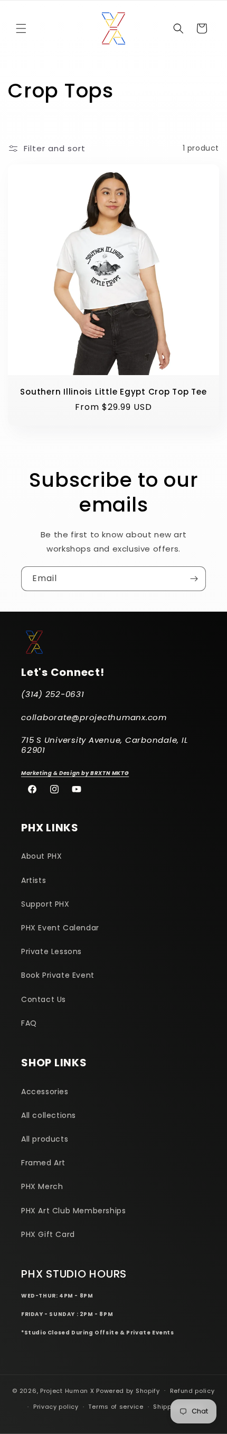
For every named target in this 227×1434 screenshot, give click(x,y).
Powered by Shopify (128, 1390)
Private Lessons (51, 951)
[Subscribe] (193, 578)
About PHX (41, 856)
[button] (21, 28)
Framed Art (43, 1162)
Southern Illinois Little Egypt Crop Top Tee (113, 392)
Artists (33, 880)
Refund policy (192, 1391)
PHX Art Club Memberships (73, 1210)
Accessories (45, 1091)
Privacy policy (56, 1406)
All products (44, 1139)
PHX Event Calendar (60, 927)
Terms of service (115, 1406)
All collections (48, 1115)
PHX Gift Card (48, 1234)
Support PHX (45, 904)
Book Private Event (57, 975)
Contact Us (43, 999)
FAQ (29, 1023)
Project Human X (67, 1390)
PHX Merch (42, 1186)
